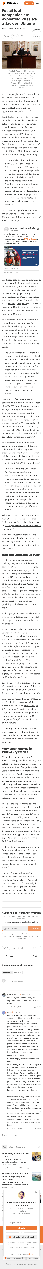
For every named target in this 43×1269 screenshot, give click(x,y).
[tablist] (12, 972)
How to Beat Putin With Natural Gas (20, 463)
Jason (9, 1012)
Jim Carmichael (13, 994)
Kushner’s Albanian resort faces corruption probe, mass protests (15, 1176)
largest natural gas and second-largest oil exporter (19, 805)
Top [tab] (4, 1147)
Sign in (38, 3)
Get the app (33, 1258)
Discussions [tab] (20, 1147)
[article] (21, 1160)
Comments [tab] (7, 973)
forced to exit (19, 682)
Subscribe (29, 3)
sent (34, 333)
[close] (36, 1192)
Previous (9, 956)
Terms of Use (33, 934)
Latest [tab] (10, 1147)
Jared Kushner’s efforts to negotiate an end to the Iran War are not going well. (15, 1183)
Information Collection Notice (25, 936)
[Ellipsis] (40, 994)
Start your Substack (15, 1258)
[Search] (38, 1147)
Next (35, 956)
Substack (9, 1264)
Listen (37, 30)
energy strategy (9, 890)
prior (24, 303)
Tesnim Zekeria (20, 28)
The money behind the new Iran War (15, 1155)
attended (6, 663)
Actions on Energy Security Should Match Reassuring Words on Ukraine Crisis (21, 137)
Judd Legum (6, 28)
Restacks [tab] (17, 973)
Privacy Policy (29, 1247)
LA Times (34, 817)
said (4, 722)
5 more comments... (9, 1135)
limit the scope (31, 705)
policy (11, 303)
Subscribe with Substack (23, 1237)
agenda (17, 303)
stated (5, 880)
